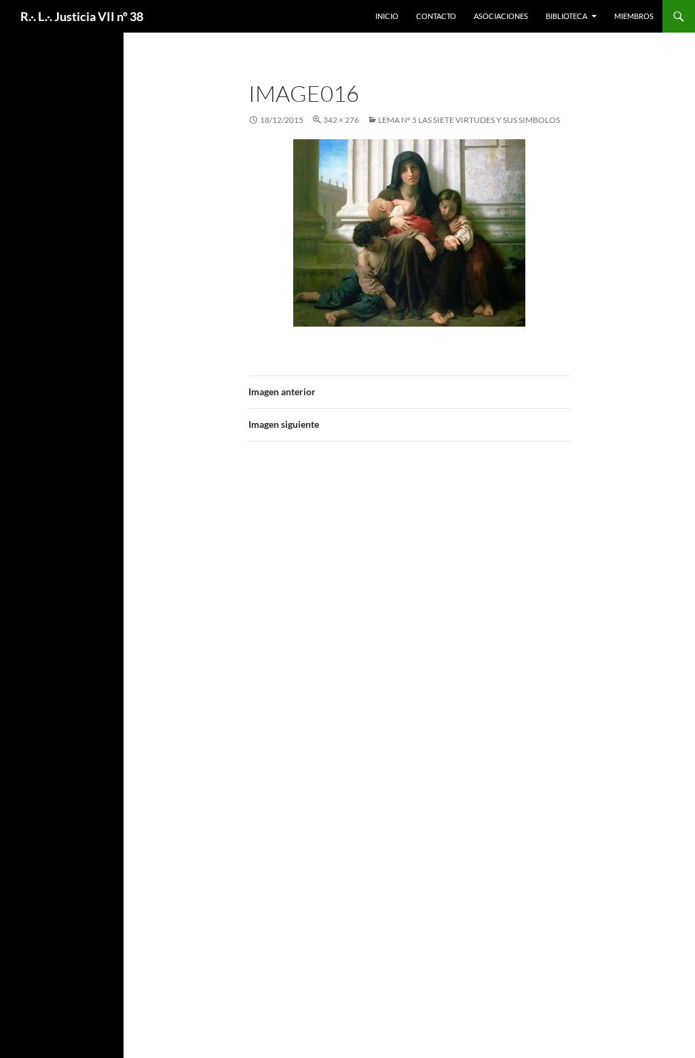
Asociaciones (501, 16)
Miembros (634, 16)
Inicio (386, 16)
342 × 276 (341, 120)
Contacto (436, 16)
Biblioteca (566, 16)
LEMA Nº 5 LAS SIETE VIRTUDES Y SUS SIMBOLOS (469, 120)
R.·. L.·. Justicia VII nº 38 (81, 16)
